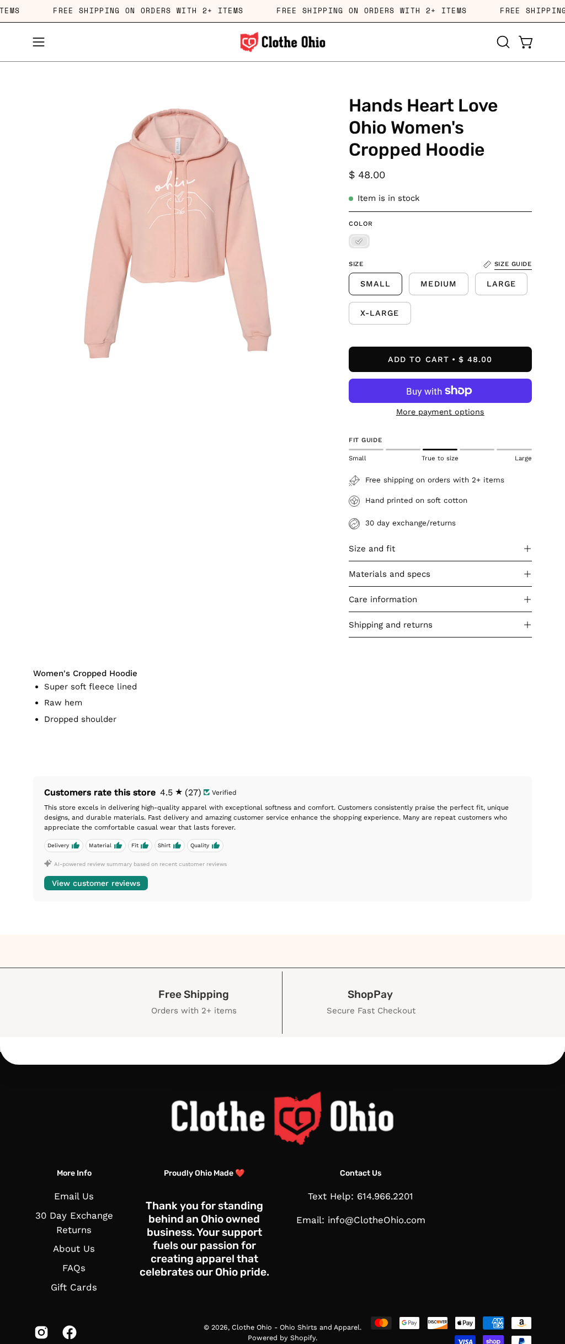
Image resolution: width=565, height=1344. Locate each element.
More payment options (440, 411)
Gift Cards (74, 1287)
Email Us (74, 1196)
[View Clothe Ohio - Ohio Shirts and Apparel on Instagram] (40, 1332)
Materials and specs (389, 574)
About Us (74, 1249)
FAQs (74, 1267)
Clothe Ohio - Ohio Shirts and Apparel (296, 1327)
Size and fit (372, 549)
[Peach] (359, 241)
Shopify (303, 1338)
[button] (502, 42)
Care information (383, 599)
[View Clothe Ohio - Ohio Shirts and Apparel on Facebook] (68, 1332)
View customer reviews (96, 883)
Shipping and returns (391, 625)
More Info (74, 1173)
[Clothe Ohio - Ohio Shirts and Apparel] (282, 42)
